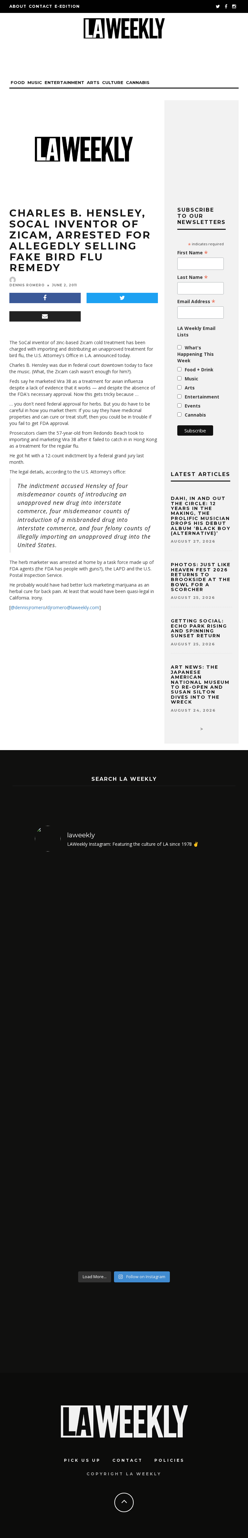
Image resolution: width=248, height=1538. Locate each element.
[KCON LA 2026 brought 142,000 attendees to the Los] (78, 1165)
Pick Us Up (82, 1460)
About (17, 6)
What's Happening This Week (195, 354)
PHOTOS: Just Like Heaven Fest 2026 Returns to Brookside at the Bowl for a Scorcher (201, 577)
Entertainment (64, 82)
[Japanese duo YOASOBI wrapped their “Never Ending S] (169, 960)
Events (193, 406)
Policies (169, 1460)
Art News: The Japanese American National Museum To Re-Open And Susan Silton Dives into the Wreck (200, 684)
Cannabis (138, 82)
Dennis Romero (27, 285)
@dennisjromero (28, 607)
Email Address (196, 301)
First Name (192, 253)
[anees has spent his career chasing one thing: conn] (78, 960)
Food (18, 82)
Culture (112, 82)
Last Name (192, 277)
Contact (40, 6)
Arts (93, 82)
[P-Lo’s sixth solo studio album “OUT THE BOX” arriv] (169, 1165)
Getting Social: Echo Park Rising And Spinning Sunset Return (199, 628)
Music (34, 82)
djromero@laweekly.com (73, 607)
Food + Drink (199, 369)
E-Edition (67, 6)
